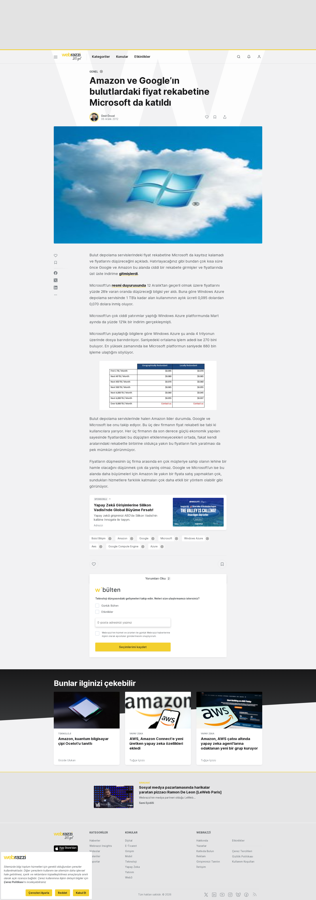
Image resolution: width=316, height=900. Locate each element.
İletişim (201, 866)
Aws (94, 546)
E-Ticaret (131, 845)
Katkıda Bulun (205, 851)
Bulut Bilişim (99, 538)
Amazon (122, 538)
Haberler (94, 840)
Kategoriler (101, 57)
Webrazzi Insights (100, 845)
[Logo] (72, 56)
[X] (206, 894)
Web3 (128, 877)
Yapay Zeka (136, 733)
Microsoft (166, 538)
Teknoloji (64, 733)
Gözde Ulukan (67, 760)
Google (143, 538)
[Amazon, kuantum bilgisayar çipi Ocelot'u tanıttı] (87, 710)
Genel (93, 71)
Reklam (201, 856)
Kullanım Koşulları (243, 861)
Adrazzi (98, 525)
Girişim (129, 851)
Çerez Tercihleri (242, 851)
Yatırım (129, 872)
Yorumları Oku (157, 578)
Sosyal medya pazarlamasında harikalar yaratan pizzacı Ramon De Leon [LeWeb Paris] (180, 789)
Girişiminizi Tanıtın (208, 861)
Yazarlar (201, 845)
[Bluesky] (238, 894)
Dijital (128, 840)
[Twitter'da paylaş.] (55, 280)
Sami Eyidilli (146, 802)
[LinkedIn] (214, 894)
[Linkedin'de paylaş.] (55, 287)
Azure (154, 546)
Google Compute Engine (123, 546)
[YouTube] (222, 894)
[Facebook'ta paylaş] (55, 273)
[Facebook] (246, 894)
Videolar (94, 851)
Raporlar (94, 861)
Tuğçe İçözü (137, 760)
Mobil (128, 856)
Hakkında (202, 840)
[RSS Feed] (254, 894)
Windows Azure (193, 538)
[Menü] (55, 57)
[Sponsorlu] (198, 512)
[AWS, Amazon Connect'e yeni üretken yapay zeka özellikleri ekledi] (158, 710)
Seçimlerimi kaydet (133, 647)
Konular (122, 57)
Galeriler (94, 856)
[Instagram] (230, 894)
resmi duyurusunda (129, 285)
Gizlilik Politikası (242, 856)
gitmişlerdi (128, 273)
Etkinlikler (142, 57)
